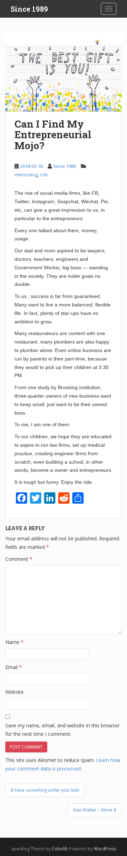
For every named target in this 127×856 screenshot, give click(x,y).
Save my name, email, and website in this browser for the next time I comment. (62, 729)
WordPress (105, 849)
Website (14, 691)
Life (44, 174)
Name (14, 642)
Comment (18, 559)
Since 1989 (29, 8)
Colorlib (60, 849)
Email (13, 667)
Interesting (25, 174)
